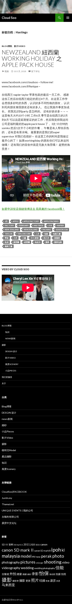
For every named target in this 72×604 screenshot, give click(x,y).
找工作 (46, 238)
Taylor (8, 234)
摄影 (4, 345)
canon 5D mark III (42, 550)
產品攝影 (7, 456)
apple (16, 221)
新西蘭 (16, 242)
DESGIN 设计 (11, 351)
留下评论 (35, 71)
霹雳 (53, 580)
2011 (26, 544)
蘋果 (47, 242)
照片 (35, 580)
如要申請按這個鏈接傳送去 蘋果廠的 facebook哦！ (33, 208)
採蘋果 (57, 238)
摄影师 (15, 581)
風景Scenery (11, 364)
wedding (27, 568)
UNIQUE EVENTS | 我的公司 (17, 510)
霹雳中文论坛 (9, 522)
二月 (37, 234)
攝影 (22, 580)
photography (11, 562)
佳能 (59, 567)
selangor (40, 563)
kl (63, 550)
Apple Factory (31, 221)
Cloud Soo (9, 18)
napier (60, 225)
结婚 (42, 580)
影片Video (19, 46)
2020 (32, 544)
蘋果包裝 (58, 242)
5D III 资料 (7, 544)
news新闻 (10, 338)
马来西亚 (8, 585)
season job (62, 229)
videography (11, 568)
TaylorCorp (24, 234)
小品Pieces (10, 370)
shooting (53, 561)
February (24, 225)
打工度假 (35, 238)
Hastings (38, 225)
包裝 (46, 234)
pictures (27, 562)
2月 (6, 221)
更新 (28, 580)
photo (58, 555)
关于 (4, 383)
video (65, 562)
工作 (15, 238)
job (50, 225)
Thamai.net (8, 504)
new (38, 556)
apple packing (51, 221)
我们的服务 (7, 377)
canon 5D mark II (18, 549)
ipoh (56, 550)
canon (43, 544)
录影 (35, 574)
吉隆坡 (5, 574)
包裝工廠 (57, 234)
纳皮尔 (38, 242)
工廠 (24, 238)
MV (33, 557)
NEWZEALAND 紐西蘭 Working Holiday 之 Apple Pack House (32, 58)
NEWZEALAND (31, 229)
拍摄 (58, 574)
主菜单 (68, 18)
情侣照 (52, 574)
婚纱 (4, 425)
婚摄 (25, 574)
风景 (58, 581)
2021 (38, 545)
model (25, 556)
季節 (7, 238)
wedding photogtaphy (44, 568)
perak (46, 556)
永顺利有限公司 (10, 516)
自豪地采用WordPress (12, 599)
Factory (9, 225)
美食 (48, 581)
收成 (7, 242)
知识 (7, 332)
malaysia (11, 556)
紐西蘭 (27, 242)
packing (46, 229)
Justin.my (7, 497)
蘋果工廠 (8, 246)
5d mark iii (18, 545)
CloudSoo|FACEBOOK (14, 491)
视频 (7, 71)
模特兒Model (9, 450)
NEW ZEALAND (12, 229)
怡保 (44, 573)
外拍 (13, 574)
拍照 (63, 574)
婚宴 (19, 574)
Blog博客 (7, 46)
